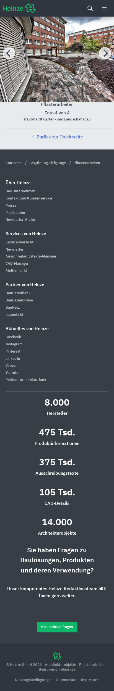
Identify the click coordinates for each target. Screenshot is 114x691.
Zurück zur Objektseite (59, 137)
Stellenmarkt (16, 271)
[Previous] (9, 53)
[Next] (105, 53)
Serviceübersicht (19, 242)
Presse (11, 205)
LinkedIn (13, 359)
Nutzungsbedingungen (34, 680)
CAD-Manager (17, 264)
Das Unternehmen (20, 191)
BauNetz (13, 307)
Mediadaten (15, 213)
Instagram (14, 344)
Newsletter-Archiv (21, 220)
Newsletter (15, 249)
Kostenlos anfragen (57, 627)
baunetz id (14, 315)
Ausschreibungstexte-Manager (31, 256)
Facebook (13, 337)
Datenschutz (67, 680)
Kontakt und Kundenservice (29, 198)
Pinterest (13, 351)
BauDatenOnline (19, 300)
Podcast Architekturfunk (26, 380)
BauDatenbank (18, 293)
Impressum (90, 680)
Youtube (12, 373)
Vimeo (10, 365)
